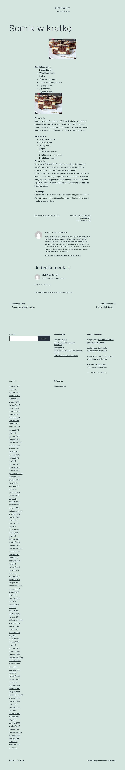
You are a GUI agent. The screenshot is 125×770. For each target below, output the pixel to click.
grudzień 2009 (14, 651)
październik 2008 (16, 695)
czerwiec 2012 (14, 561)
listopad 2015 (14, 439)
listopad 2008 (14, 692)
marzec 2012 (14, 570)
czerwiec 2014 (14, 486)
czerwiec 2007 (14, 745)
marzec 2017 (14, 408)
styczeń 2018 (14, 392)
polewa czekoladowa (45, 201)
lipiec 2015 (13, 452)
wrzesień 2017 (14, 399)
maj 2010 (12, 636)
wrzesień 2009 (15, 661)
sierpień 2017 (14, 402)
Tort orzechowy (60, 340)
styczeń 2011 (14, 611)
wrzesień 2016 (14, 417)
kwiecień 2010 (14, 639)
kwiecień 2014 (14, 492)
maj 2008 (12, 710)
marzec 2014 (14, 495)
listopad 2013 (14, 508)
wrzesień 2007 (14, 735)
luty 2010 (12, 645)
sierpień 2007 (14, 738)
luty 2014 (12, 499)
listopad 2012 (14, 545)
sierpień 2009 (14, 664)
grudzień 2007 (14, 726)
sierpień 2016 (14, 421)
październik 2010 (15, 620)
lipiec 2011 (13, 595)
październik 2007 (16, 732)
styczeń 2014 (14, 502)
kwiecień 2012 (14, 567)
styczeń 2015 (14, 464)
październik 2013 (15, 511)
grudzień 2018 (14, 386)
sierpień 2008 (14, 701)
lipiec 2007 (13, 742)
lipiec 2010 (13, 629)
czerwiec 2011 (14, 598)
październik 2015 (15, 442)
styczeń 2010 (14, 648)
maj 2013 (12, 526)
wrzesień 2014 (14, 477)
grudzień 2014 (14, 467)
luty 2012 (12, 573)
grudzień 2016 (14, 411)
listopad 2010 (14, 617)
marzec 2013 (14, 533)
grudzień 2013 (14, 505)
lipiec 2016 (13, 424)
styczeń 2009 (14, 685)
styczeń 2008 (14, 723)
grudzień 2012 (14, 542)
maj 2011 (12, 601)
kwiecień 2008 (14, 714)
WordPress (111, 761)
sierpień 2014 (14, 480)
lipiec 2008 (13, 704)
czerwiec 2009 (15, 670)
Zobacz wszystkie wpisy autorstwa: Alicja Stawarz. (63, 255)
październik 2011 (15, 586)
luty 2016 (12, 433)
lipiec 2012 (13, 558)
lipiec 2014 (13, 483)
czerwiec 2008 (15, 707)
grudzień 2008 (14, 689)
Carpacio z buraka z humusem (66, 356)
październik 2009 (16, 657)
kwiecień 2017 (14, 405)
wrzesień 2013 (14, 514)
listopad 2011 (14, 583)
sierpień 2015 (14, 449)
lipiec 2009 (13, 667)
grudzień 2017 (14, 396)
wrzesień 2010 (14, 623)
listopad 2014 (14, 470)
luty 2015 (12, 461)
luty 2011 (12, 608)
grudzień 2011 (14, 580)
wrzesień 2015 (14, 445)
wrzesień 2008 (15, 698)
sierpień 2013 (14, 517)
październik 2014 (15, 474)
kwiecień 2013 (14, 530)
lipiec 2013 (13, 520)
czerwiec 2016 (14, 427)
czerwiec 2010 (14, 633)
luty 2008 (12, 720)
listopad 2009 (14, 654)
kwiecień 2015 (14, 455)
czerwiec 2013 (14, 523)
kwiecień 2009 (14, 676)
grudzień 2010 (14, 614)
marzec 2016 (14, 430)
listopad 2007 (14, 729)
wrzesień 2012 (14, 551)
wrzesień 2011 (14, 589)
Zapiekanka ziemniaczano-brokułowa (64, 344)
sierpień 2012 (14, 555)
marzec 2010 (14, 642)
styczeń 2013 (14, 539)
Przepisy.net (62, 8)
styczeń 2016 (14, 436)
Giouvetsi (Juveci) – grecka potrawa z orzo (68, 351)
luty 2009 (12, 682)
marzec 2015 (14, 458)
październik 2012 (15, 548)
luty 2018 (12, 389)
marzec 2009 (14, 679)
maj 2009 (12, 673)
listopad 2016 (14, 414)
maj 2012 (12, 564)
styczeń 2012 (14, 576)
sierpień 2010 (14, 626)
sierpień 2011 (14, 592)
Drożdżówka (59, 348)
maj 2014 (12, 489)
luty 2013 (12, 536)
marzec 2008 (14, 717)
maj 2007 (12, 748)
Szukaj (11, 334)
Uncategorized (85, 218)
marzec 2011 (14, 604)
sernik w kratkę (85, 220)
